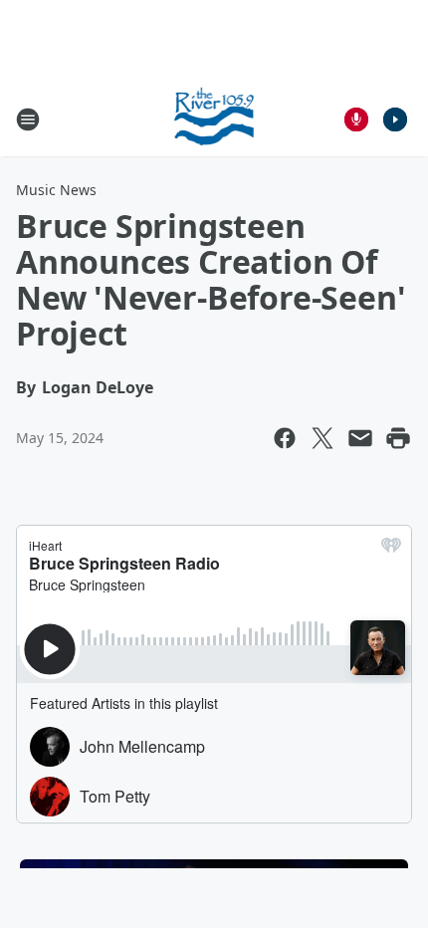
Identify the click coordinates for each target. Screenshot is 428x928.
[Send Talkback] (356, 119)
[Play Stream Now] (395, 119)
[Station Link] (214, 119)
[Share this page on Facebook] (285, 438)
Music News (56, 189)
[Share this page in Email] (360, 438)
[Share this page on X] (322, 438)
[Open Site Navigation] (28, 119)
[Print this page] (398, 438)
